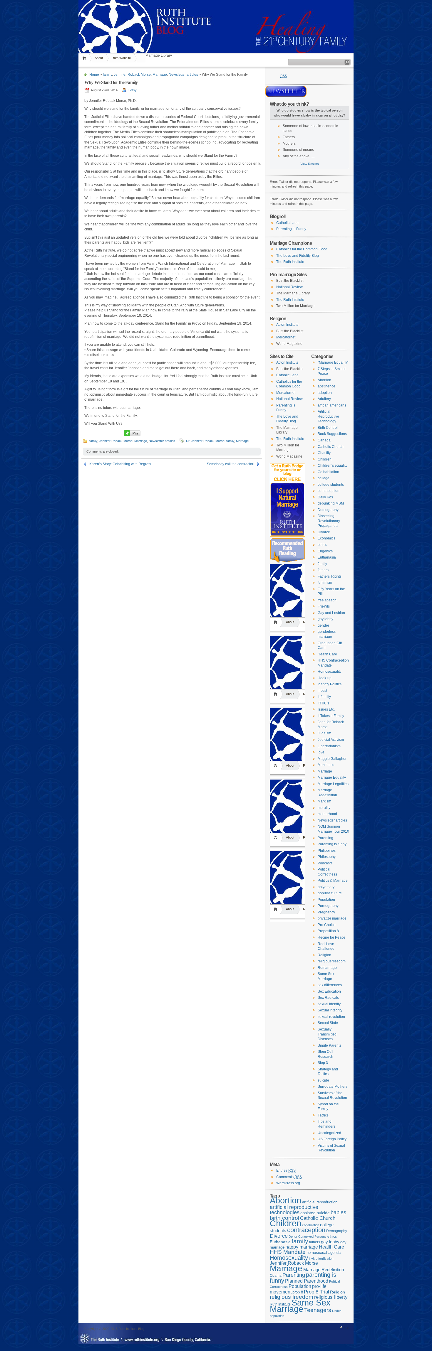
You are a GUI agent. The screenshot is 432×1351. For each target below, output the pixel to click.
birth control (284, 1218)
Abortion (324, 380)
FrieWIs (324, 606)
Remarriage (327, 968)
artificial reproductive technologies (294, 1210)
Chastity (324, 453)
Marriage (160, 74)
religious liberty (331, 1297)
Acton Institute (287, 325)
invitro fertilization (321, 1258)
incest (322, 691)
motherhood (327, 814)
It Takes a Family (331, 716)
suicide (323, 1080)
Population (326, 900)
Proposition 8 (328, 931)
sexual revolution (331, 1017)
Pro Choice (327, 925)
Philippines (327, 851)
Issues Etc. (326, 709)
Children (324, 459)
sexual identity (329, 1004)
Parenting (325, 838)
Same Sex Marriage (300, 1306)
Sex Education (329, 991)
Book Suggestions (332, 434)
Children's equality (332, 465)
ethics (322, 545)
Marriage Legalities (333, 784)
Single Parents (329, 1045)
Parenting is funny (332, 844)
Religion (324, 955)
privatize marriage (332, 918)
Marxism (324, 801)
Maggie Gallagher (332, 759)
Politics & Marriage (333, 880)
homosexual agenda (324, 1252)
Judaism (324, 733)
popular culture (330, 893)
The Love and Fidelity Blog (297, 256)
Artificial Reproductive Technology (328, 416)
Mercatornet (285, 337)
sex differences (330, 985)
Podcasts (325, 863)
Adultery (324, 399)
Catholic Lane (287, 223)
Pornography (328, 906)
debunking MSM (331, 503)
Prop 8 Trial (316, 1292)
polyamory (326, 887)
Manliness (326, 765)
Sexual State (328, 1023)
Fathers (289, 137)
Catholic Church (331, 447)
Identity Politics (329, 684)
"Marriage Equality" (333, 362)
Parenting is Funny (291, 229)
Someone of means (298, 150)
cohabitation (310, 1225)
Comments (289, 1177)
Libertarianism (329, 746)
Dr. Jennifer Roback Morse (205, 441)
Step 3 (323, 1063)
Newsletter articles (183, 74)
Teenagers (317, 1310)
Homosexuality (329, 671)
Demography (328, 510)
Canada (324, 440)
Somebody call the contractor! (230, 464)
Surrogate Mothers (332, 1086)
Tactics (323, 1115)
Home (85, 58)
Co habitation (328, 472)
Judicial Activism (331, 740)
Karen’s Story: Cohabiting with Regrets (120, 464)
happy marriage (301, 1246)
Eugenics (325, 551)
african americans (332, 405)
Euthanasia (327, 557)
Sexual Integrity (330, 1010)
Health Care (327, 654)
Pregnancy (326, 912)
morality (324, 808)
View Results (309, 164)
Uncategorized (329, 1133)
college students (331, 485)
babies (338, 1212)
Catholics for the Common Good (301, 249)
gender (323, 625)
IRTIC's (323, 703)
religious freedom (332, 961)
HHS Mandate (288, 1252)
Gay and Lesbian (331, 613)
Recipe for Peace (331, 937)
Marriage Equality (332, 777)
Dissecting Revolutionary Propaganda (329, 521)
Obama (276, 1276)
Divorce (324, 532)
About (99, 58)
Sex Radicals (328, 998)
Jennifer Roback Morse (132, 74)
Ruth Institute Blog (216, 11)
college (323, 478)
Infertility (324, 697)
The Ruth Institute (290, 262)
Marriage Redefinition (323, 1269)
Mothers (289, 143)
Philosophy (327, 857)
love (321, 752)
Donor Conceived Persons (307, 1236)
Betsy (132, 90)
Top (346, 1327)
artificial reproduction (319, 1202)
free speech (327, 600)
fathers (323, 570)
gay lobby (325, 619)
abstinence (326, 386)
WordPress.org (288, 1183)
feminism (325, 583)
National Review (289, 287)
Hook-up (324, 678)
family (107, 74)
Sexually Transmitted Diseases (327, 1034)
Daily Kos (325, 497)
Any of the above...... (299, 156)
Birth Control (328, 428)
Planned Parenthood (306, 1281)
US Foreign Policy (332, 1139)
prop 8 (297, 1292)
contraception (328, 491)
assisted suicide (315, 1213)
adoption (325, 393)
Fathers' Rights (329, 576)
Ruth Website (121, 58)
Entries (286, 1170)
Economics (326, 538)
